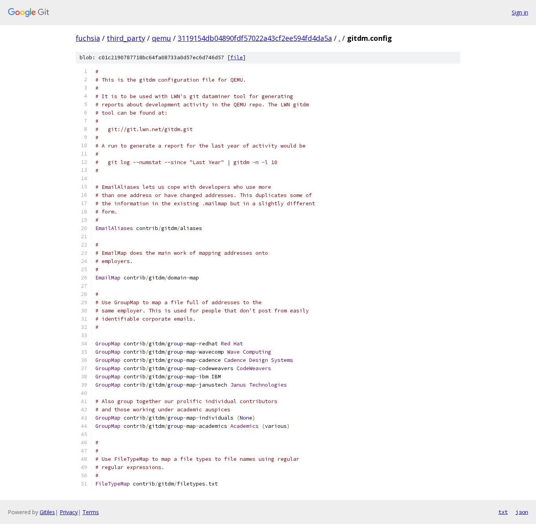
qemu (161, 38)
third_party (126, 38)
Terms (90, 512)
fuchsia (88, 38)
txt (503, 511)
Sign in (520, 12)
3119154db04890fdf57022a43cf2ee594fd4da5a (255, 38)
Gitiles (47, 512)
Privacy (69, 512)
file (236, 57)
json (522, 511)
